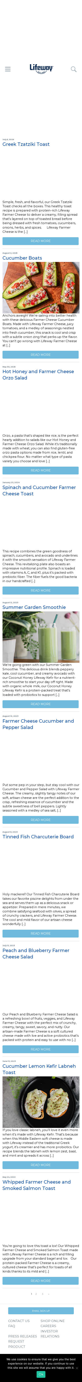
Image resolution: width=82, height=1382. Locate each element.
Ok (41, 1374)
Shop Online (53, 1321)
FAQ (11, 1326)
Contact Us (19, 1321)
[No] (77, 1368)
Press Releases (22, 1336)
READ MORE (41, 241)
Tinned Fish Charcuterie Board (38, 836)
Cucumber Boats (22, 258)
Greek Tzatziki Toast (26, 144)
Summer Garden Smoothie (34, 607)
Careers (48, 1326)
